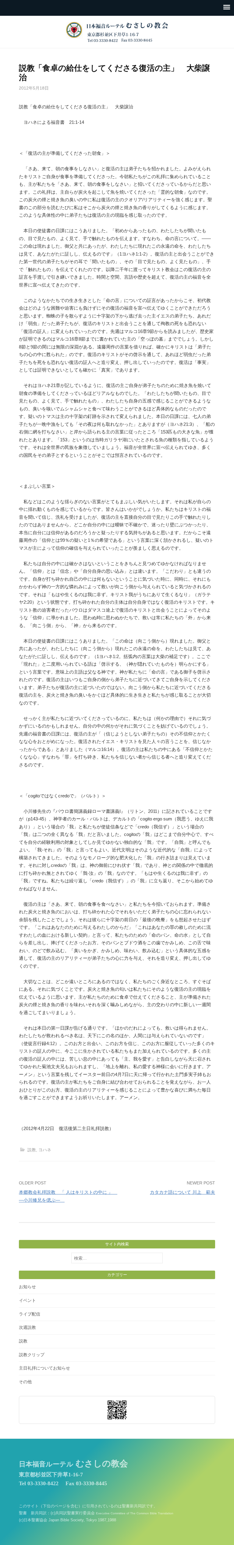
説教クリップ (31, 1354)
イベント (27, 1300)
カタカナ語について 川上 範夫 (182, 1192)
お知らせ (27, 1286)
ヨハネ (44, 1149)
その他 (25, 1381)
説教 (31, 1149)
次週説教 (27, 1327)
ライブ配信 (29, 1314)
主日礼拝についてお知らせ (44, 1368)
